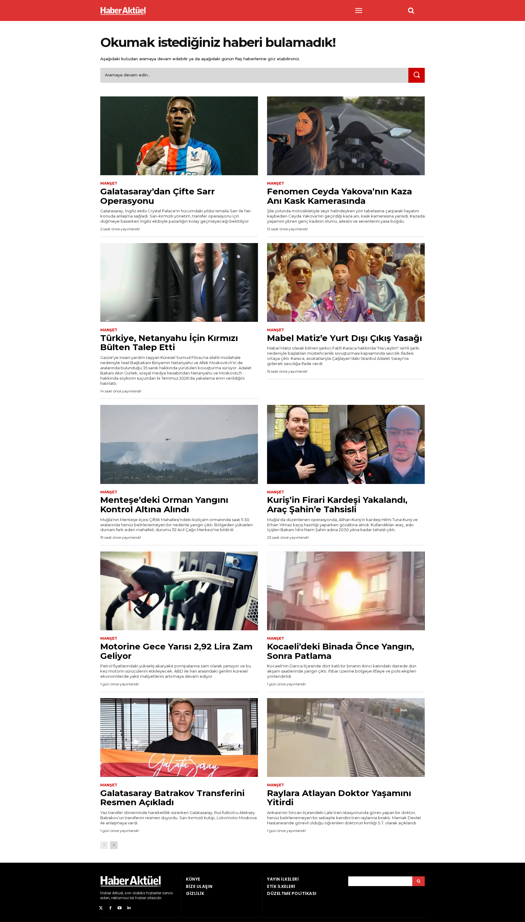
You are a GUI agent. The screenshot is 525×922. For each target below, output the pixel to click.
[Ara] (416, 75)
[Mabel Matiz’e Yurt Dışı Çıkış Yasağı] (346, 282)
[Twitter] (101, 908)
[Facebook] (110, 908)
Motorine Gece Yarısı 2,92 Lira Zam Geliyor (176, 651)
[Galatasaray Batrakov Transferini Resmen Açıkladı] (179, 737)
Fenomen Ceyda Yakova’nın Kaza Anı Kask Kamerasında (339, 196)
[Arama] (418, 881)
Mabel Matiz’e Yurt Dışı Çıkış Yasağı (344, 338)
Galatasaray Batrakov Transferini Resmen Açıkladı (172, 798)
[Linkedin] (129, 908)
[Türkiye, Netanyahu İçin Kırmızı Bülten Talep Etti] (179, 282)
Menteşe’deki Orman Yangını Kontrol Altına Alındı (164, 504)
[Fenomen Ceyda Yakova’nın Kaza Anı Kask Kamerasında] (346, 136)
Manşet (108, 183)
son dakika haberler (143, 893)
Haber (105, 893)
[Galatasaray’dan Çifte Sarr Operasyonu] (179, 136)
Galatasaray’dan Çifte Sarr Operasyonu (157, 196)
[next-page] (114, 845)
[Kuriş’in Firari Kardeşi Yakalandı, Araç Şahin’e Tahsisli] (346, 444)
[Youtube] (120, 908)
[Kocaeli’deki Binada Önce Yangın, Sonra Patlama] (346, 591)
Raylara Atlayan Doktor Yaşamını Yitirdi (339, 798)
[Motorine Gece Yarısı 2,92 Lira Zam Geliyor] (179, 591)
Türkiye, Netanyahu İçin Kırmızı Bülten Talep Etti (169, 343)
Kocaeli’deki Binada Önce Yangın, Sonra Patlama (340, 651)
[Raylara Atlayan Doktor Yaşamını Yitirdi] (346, 737)
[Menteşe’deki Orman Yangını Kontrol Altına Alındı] (179, 444)
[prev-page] (104, 845)
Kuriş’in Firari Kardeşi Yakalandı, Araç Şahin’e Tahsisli (337, 504)
